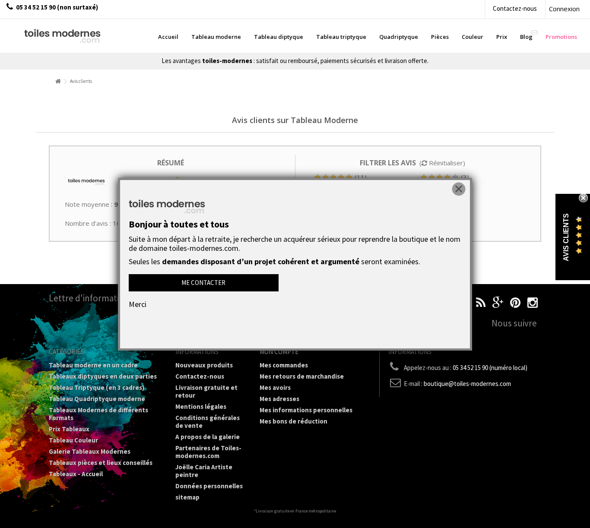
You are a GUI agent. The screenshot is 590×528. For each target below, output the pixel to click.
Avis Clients (566, 237)
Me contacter (203, 282)
